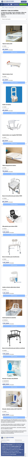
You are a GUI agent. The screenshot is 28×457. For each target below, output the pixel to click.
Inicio (3, 7)
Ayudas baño (11, 7)
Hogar (6, 7)
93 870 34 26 (4, 441)
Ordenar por (3, 16)
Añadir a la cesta (14, 52)
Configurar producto (14, 82)
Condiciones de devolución (19, 441)
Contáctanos (16, 4)
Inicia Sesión (24, 1)
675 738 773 (24, 4)
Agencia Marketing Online (16, 456)
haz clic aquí (13, 454)
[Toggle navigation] (2, 4)
